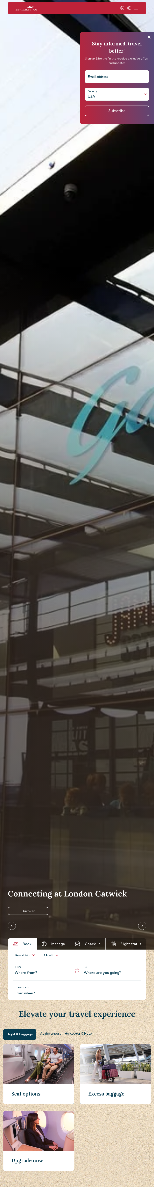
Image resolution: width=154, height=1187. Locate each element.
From (18, 966)
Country (92, 91)
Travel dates (22, 987)
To (85, 966)
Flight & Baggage (19, 1034)
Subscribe (117, 110)
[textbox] (42, 970)
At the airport (50, 1033)
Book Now (28, 911)
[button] (129, 8)
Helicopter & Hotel (78, 1033)
